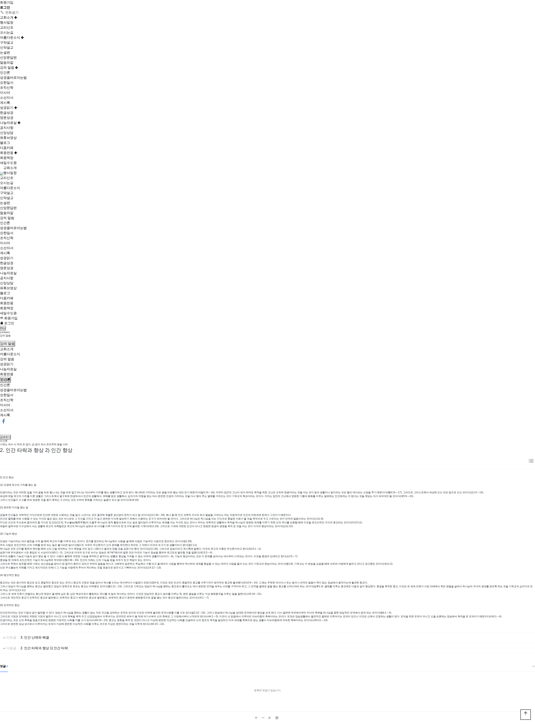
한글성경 (6, 112)
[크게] (257, 718)
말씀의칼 (6, 62)
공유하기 (5, 437)
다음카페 (6, 148)
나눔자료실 (9, 122)
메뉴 (2, 328)
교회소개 (7, 17)
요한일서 (6, 82)
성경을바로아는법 (13, 77)
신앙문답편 (8, 57)
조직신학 (6, 87)
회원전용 (7, 153)
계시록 (5, 102)
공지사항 (6, 127)
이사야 (5, 92)
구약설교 (6, 42)
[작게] (264, 718)
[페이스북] (3, 421)
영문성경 (6, 117)
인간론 (5, 72)
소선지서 (6, 97)
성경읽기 (7, 107)
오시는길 (6, 32)
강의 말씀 (7, 67)
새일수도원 (8, 163)
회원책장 (6, 158)
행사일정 (6, 22)
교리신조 (6, 27)
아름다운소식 (10, 37)
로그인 (8, 323)
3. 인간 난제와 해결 (34, 637)
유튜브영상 (8, 137)
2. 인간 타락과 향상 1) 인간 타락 (44, 648)
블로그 (5, 143)
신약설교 (6, 47)
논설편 (5, 52)
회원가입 (6, 2)
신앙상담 (6, 132)
